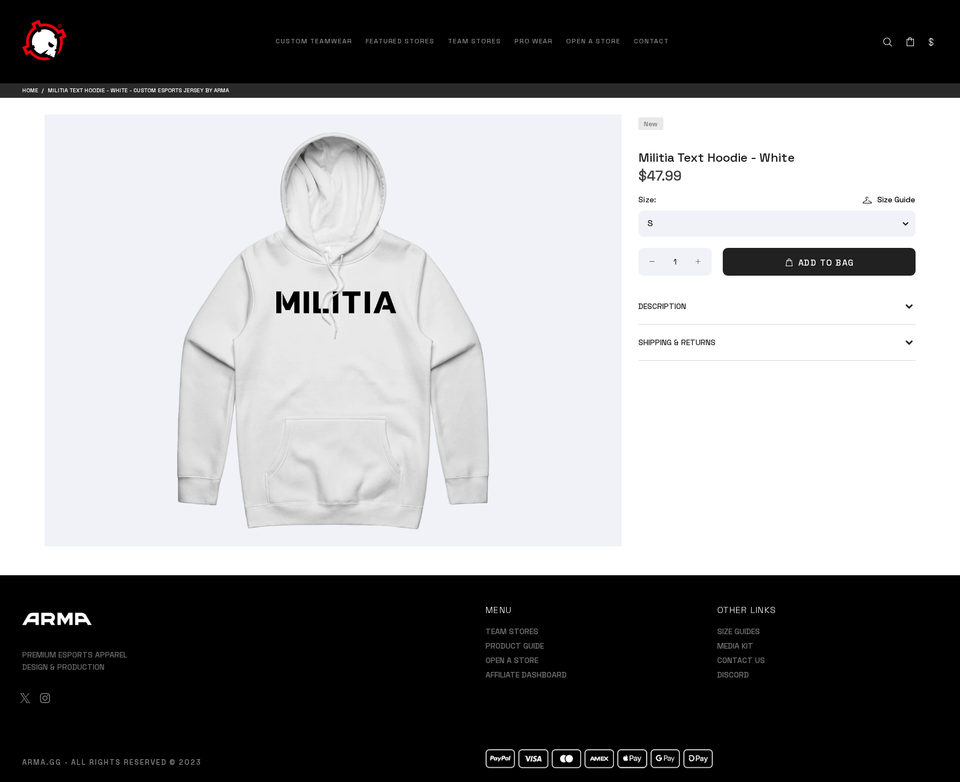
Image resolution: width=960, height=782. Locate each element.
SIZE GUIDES (738, 631)
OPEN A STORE (512, 660)
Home (30, 90)
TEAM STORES (512, 631)
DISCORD (733, 675)
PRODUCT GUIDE (515, 646)
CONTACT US (741, 660)
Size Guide (896, 200)
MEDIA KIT (735, 646)
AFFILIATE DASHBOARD (526, 675)
